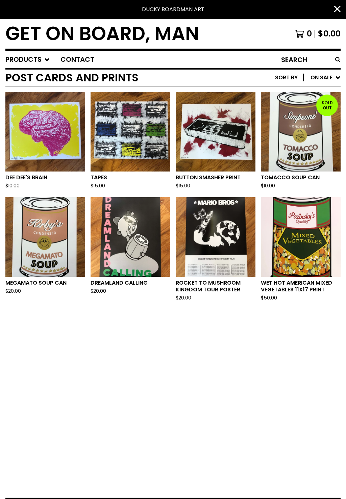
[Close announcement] (337, 9)
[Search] (337, 59)
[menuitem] (27, 59)
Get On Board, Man (102, 33)
